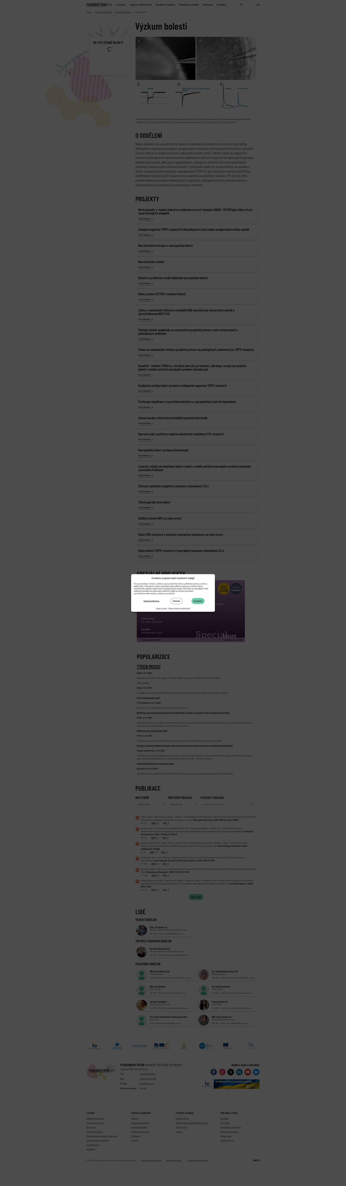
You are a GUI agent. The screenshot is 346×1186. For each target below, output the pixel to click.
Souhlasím (198, 601)
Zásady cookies (161, 608)
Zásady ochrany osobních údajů (179, 608)
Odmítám (176, 601)
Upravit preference (151, 601)
